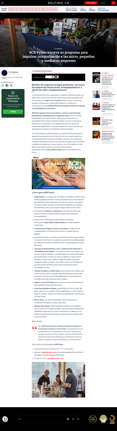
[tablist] (104, 73)
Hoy (103, 118)
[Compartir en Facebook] (6, 85)
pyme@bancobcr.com (55, 358)
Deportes (28, 9)
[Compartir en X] (11, 85)
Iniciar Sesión (91, 3)
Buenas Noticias (53, 9)
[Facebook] (68, 419)
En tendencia (58, 48)
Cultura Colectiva (107, 76)
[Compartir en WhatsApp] (2, 85)
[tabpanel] (104, 109)
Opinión (21, 9)
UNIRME (13, 112)
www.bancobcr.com (49, 352)
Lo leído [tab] (104, 73)
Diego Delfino (105, 86)
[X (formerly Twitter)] (73, 419)
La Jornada (105, 91)
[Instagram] (78, 419)
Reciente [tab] (96, 73)
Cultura (36, 9)
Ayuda (19, 419)
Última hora (12, 9)
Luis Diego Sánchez (107, 98)
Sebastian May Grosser (108, 127)
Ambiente (43, 9)
